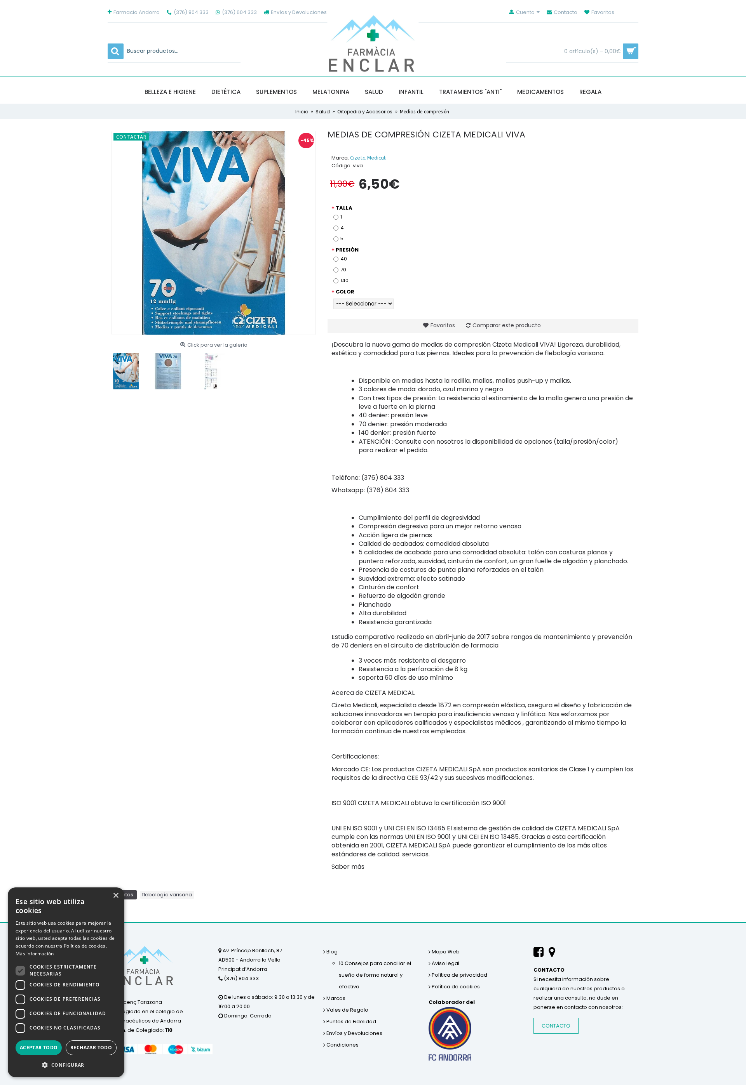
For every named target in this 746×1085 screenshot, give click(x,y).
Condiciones (342, 1045)
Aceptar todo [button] (39, 1047)
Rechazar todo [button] (91, 1047)
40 (343, 258)
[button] (66, 1064)
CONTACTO (556, 1025)
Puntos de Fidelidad (350, 1021)
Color (345, 291)
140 (344, 280)
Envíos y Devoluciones (353, 1033)
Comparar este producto (506, 325)
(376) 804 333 (241, 978)
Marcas (335, 998)
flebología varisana (167, 894)
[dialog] (66, 982)
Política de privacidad (459, 975)
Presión (347, 249)
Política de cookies (455, 986)
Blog (331, 951)
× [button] (116, 896)
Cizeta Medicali (368, 158)
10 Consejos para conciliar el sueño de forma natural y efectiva (375, 975)
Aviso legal (445, 963)
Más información (35, 953)
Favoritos (443, 325)
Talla (344, 208)
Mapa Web (445, 951)
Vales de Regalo (346, 1010)
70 (343, 269)
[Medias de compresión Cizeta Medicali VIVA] (214, 233)
